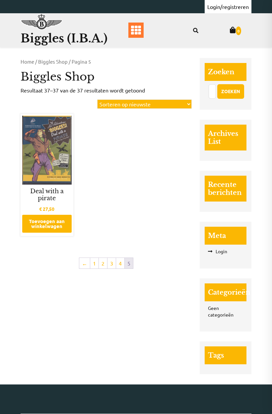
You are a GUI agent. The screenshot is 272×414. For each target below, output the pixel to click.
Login (221, 251)
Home (27, 61)
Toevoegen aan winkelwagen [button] (47, 223)
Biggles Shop (53, 61)
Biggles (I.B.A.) (64, 38)
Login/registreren (228, 6)
